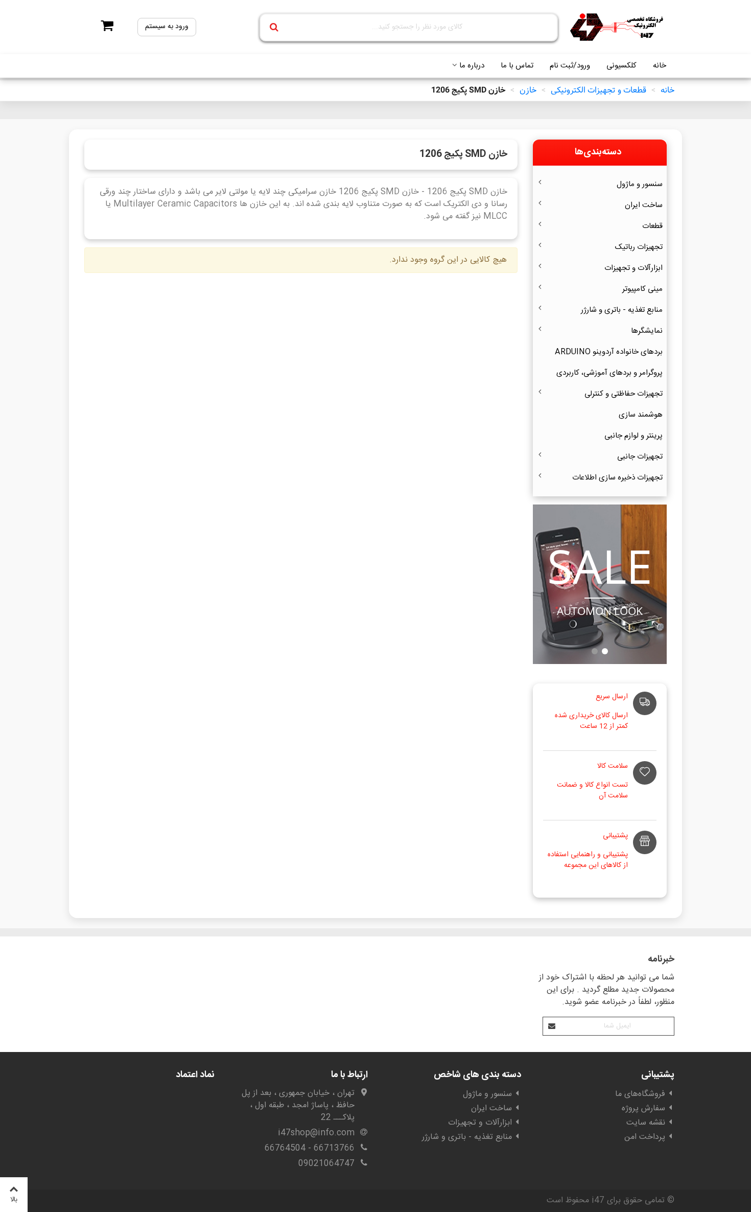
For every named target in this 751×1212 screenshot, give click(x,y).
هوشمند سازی (641, 414)
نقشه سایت (645, 1123)
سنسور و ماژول (640, 184)
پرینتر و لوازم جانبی (633, 435)
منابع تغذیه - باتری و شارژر (622, 310)
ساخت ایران (644, 205)
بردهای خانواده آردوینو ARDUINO (609, 352)
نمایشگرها (647, 331)
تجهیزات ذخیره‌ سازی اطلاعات (617, 477)
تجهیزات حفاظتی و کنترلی (623, 393)
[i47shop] (618, 27)
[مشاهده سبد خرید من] (104, 27)
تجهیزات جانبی (640, 456)
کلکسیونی (621, 65)
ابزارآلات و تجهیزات (633, 268)
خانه (659, 65)
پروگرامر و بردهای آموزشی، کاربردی (609, 373)
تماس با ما (517, 65)
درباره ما (471, 65)
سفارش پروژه (643, 1108)
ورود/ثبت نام (570, 65)
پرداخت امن (644, 1137)
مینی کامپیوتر (642, 289)
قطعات (652, 226)
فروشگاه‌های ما (640, 1094)
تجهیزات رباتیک (639, 247)
